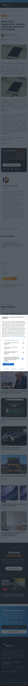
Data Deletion (6, 368)
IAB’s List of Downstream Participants (15, 336)
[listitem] (14, 340)
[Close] (25, 317)
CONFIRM (8, 364)
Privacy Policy (21, 368)
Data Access (14, 368)
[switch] (23, 343)
